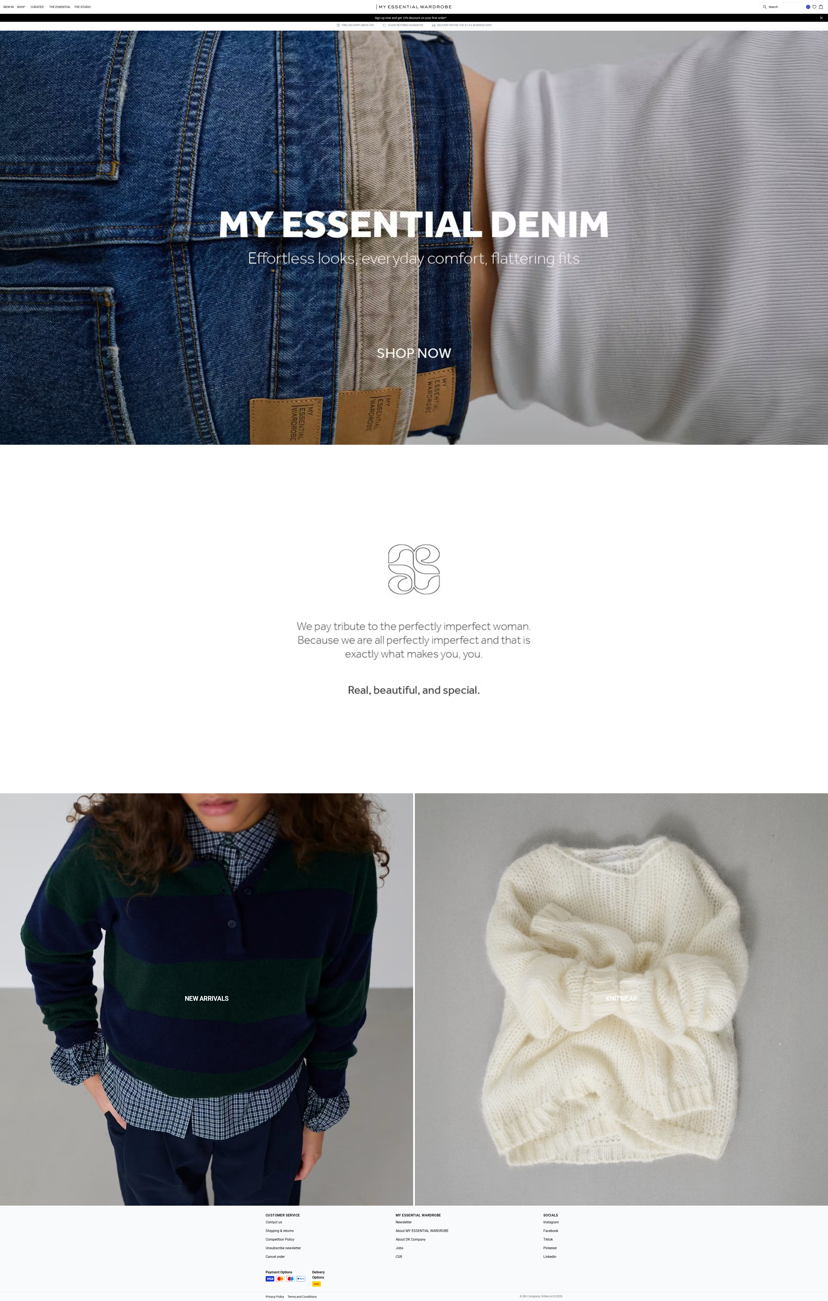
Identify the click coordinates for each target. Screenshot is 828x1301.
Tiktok (548, 1239)
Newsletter (404, 1222)
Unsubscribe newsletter (283, 1248)
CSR (399, 1257)
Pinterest (550, 1248)
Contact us (274, 1222)
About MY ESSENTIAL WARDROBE (422, 1231)
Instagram (551, 1222)
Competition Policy (280, 1239)
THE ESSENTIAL (60, 7)
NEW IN (8, 7)
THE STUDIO (82, 7)
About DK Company (411, 1239)
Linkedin (549, 1257)
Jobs (399, 1248)
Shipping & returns (280, 1231)
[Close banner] (821, 18)
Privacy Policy (275, 1296)
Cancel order (275, 1257)
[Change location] (808, 6)
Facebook (550, 1231)
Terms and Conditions (302, 1296)
